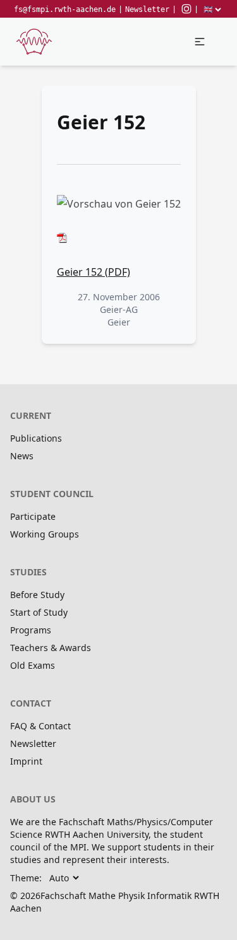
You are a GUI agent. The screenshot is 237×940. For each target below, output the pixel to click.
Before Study (37, 595)
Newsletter (147, 9)
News (21, 456)
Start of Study (39, 612)
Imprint (26, 761)
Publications (36, 438)
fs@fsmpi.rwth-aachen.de (65, 9)
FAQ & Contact (40, 726)
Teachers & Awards (50, 648)
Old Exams (32, 665)
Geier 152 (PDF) (93, 272)
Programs (30, 630)
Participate (33, 516)
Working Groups (44, 534)
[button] (200, 41)
